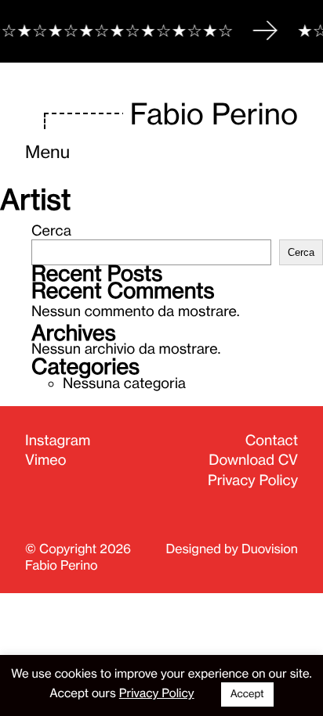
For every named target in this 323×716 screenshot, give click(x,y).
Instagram (57, 440)
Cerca (51, 230)
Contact (271, 440)
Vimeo (45, 460)
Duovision (269, 548)
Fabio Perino (213, 114)
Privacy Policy (253, 480)
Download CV (253, 460)
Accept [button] (247, 694)
